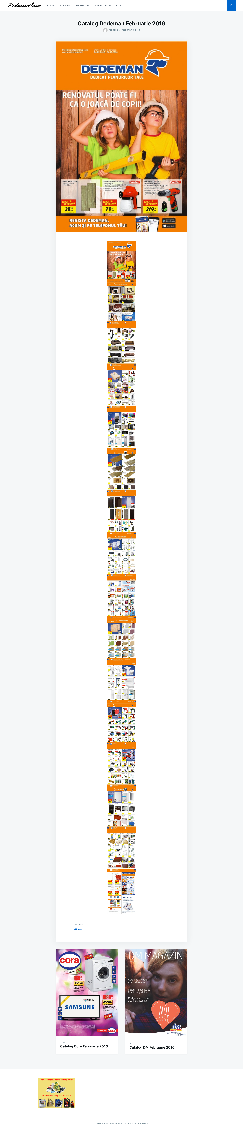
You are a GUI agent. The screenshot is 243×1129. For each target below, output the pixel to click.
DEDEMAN (78, 929)
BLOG (118, 5)
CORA (63, 1042)
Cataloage (65, 5)
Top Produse (82, 5)
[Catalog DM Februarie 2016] (156, 993)
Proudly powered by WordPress (107, 1123)
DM (130, 1043)
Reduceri (113, 30)
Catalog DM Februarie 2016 (152, 1047)
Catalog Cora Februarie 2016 (84, 1046)
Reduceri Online (102, 5)
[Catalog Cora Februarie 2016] (87, 993)
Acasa (50, 5)
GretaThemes (142, 1123)
